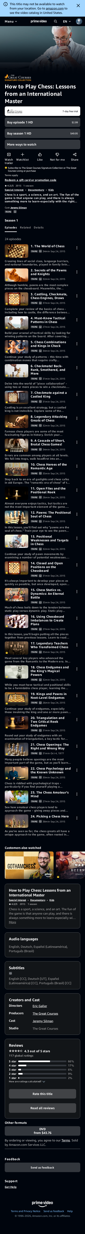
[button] (27, 1081)
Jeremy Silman (18, 207)
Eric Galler (40, 1006)
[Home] (39, 21)
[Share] (74, 154)
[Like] (39, 154)
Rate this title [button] (43, 1094)
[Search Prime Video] (55, 21)
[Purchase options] (76, 247)
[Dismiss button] (78, 5)
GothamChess (29, 865)
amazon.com (55, 8)
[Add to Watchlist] (22, 154)
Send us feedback (53, 1211)
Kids (51, 189)
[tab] (11, 227)
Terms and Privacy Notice (25, 1211)
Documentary (36, 189)
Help (70, 1211)
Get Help (11, 1187)
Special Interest (14, 189)
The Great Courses (45, 1013)
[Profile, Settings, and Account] (79, 21)
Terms (65, 1140)
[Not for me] (57, 154)
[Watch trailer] (8, 154)
